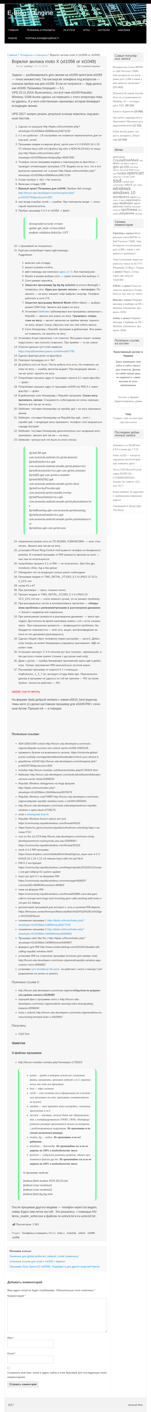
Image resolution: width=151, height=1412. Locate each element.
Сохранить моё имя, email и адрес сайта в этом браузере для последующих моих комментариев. (57, 1374)
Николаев (124, 30)
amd (115, 156)
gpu (116, 166)
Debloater (44, 311)
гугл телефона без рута (45, 969)
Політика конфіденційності (42, 38)
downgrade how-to (38, 814)
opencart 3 (117, 177)
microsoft (124, 170)
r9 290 (126, 177)
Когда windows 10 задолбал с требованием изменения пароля (128, 495)
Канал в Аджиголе (123, 111)
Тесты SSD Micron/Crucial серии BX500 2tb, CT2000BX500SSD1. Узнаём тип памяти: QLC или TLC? (127, 477)
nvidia (121, 173)
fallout (126, 163)
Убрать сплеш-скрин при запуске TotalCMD (126, 275)
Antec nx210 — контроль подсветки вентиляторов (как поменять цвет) (126, 459)
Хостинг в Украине (128, 397)
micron (116, 170)
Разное (12, 38)
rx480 (132, 177)
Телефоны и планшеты (41, 30)
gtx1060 (124, 166)
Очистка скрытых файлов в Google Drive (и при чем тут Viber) (127, 290)
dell (141, 161)
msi (114, 174)
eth (121, 163)
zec (139, 197)
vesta (139, 185)
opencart (135, 173)
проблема (129, 209)
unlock (81, 1233)
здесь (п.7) (65, 271)
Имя (10, 1337)
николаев (136, 207)
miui (131, 169)
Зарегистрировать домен (128, 401)
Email (11, 1353)
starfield (125, 182)
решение (127, 213)
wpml (133, 197)
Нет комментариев (88, 66)
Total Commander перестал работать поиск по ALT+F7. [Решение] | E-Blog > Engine (128, 263)
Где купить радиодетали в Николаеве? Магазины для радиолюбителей (128, 121)
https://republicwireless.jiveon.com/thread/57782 (46, 351)
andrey (28, 66)
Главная (13, 30)
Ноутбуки (104, 30)
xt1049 (91, 1233)
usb (134, 185)
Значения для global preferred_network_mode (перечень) (44, 1256)
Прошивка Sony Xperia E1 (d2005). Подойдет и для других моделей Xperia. (55, 1266)
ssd (117, 181)
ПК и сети (69, 30)
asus (122, 156)
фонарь (138, 214)
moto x (61, 1233)
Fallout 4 (133, 163)
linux (136, 167)
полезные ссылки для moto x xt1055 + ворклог (37, 1261)
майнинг (126, 203)
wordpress (121, 197)
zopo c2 (116, 200)
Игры (86, 30)
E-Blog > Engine (30, 12)
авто (123, 200)
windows (122, 188)
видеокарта (133, 200)
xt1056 (15, 1237)
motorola (71, 1233)
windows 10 (124, 192)
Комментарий (16, 1295)
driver (116, 163)
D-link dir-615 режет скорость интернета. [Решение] (126, 135)
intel (132, 167)
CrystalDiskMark (126, 160)
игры (116, 203)
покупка (116, 210)
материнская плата (127, 205)
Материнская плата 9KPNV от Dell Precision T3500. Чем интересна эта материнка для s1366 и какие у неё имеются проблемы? (128, 75)
